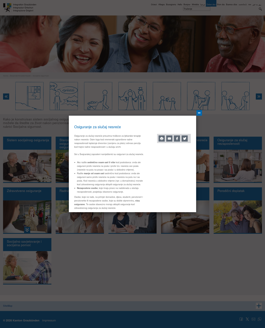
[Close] (199, 113)
